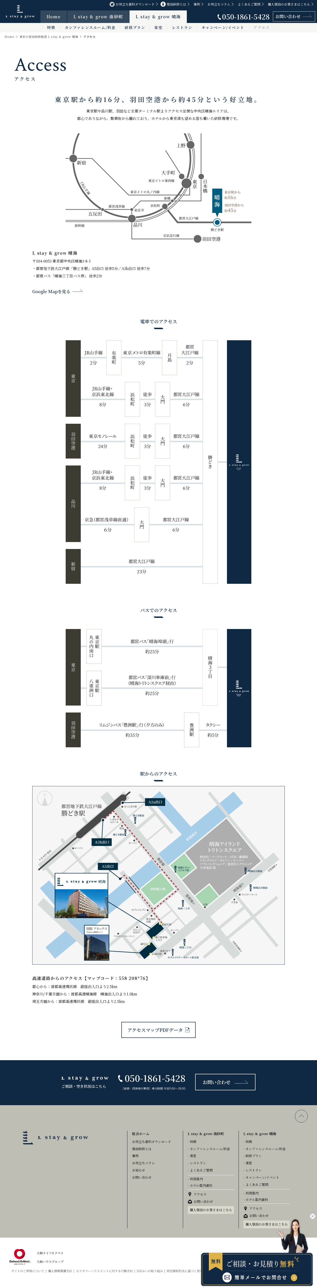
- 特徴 (192, 1141)
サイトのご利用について (27, 1271)
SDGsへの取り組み (150, 1271)
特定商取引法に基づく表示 (185, 1271)
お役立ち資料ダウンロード (135, 4)
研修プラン (135, 27)
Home (53, 16)
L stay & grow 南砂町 (98, 16)
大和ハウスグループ (50, 1261)
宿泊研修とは (176, 4)
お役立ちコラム (218, 4)
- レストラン (197, 1163)
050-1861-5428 (246, 16)
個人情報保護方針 (60, 1271)
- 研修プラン (252, 1155)
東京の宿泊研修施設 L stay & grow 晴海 (48, 36)
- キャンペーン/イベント (261, 1177)
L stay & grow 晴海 (158, 16)
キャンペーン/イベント (223, 27)
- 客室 (192, 1155)
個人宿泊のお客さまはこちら (289, 4)
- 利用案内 (195, 1179)
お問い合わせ (288, 16)
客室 (158, 27)
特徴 (51, 27)
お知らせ (138, 1170)
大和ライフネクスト (50, 1253)
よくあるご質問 (249, 4)
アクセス (261, 27)
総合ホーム (140, 1133)
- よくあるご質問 (200, 1170)
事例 (197, 4)
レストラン (182, 27)
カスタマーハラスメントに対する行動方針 (104, 1271)
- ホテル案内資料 (200, 1185)
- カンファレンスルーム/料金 (209, 1148)
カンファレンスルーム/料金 (90, 27)
